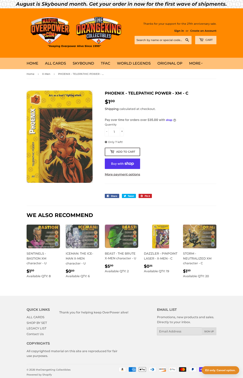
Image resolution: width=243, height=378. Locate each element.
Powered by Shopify (39, 374)
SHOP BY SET (37, 323)
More (195, 63)
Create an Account (203, 30)
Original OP (169, 63)
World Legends (134, 63)
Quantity (111, 124)
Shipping (112, 109)
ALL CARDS (55, 63)
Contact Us (35, 334)
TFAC (105, 63)
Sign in (179, 30)
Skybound (83, 63)
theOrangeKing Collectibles (53, 369)
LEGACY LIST (36, 328)
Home (32, 63)
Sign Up (209, 331)
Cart (209, 40)
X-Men (46, 73)
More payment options (122, 174)
